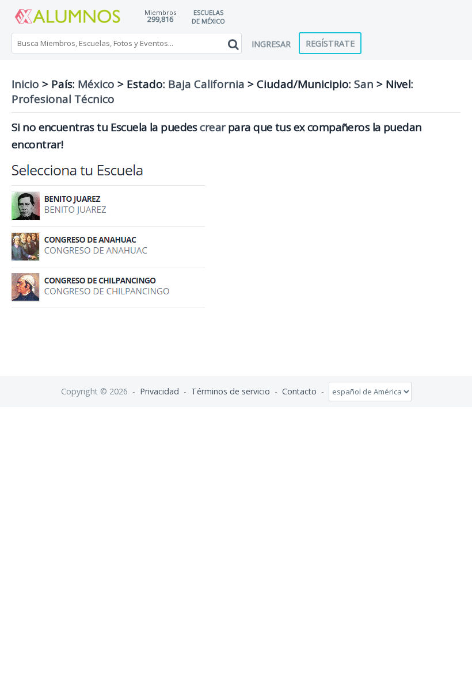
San (364, 83)
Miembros (160, 12)
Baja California (206, 83)
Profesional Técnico (63, 98)
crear (212, 127)
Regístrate (330, 43)
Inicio (25, 83)
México (96, 83)
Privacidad (159, 391)
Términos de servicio (230, 391)
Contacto (299, 391)
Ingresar (271, 43)
